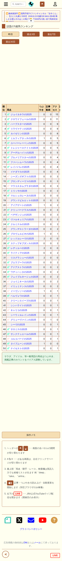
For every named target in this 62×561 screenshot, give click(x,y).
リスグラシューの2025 (22, 257)
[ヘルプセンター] (54, 520)
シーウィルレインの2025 (23, 315)
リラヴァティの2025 (21, 128)
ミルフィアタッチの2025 (23, 138)
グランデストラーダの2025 (24, 229)
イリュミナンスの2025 (22, 286)
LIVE (55, 555)
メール (37, 542)
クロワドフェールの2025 (23, 119)
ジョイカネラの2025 (21, 114)
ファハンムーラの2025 (22, 162)
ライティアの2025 (20, 252)
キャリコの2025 (19, 310)
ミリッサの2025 (19, 190)
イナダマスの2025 (20, 171)
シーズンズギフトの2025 (23, 176)
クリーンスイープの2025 (23, 300)
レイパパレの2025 (20, 167)
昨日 (10, 34)
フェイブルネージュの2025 (24, 276)
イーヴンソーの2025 (21, 291)
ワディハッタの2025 (21, 272)
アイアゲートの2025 (21, 205)
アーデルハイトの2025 (22, 152)
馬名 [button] (9, 109)
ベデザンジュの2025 (21, 214)
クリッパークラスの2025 (23, 209)
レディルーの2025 (20, 248)
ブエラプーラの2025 (21, 262)
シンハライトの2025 (21, 305)
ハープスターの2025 (21, 124)
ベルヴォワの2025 (20, 295)
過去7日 (51, 34)
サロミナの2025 (19, 329)
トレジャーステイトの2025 (24, 147)
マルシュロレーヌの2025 (23, 195)
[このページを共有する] (5, 554)
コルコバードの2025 (21, 338)
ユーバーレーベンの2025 (23, 143)
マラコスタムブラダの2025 (24, 186)
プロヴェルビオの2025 (22, 233)
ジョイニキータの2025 (22, 281)
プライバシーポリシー (31, 529)
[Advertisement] (31, 73)
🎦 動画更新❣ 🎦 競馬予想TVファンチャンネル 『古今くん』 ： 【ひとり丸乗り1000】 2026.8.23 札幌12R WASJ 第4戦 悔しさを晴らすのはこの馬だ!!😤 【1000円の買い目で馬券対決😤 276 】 (32, 17)
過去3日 (31, 34)
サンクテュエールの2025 (23, 334)
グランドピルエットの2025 (24, 200)
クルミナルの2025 (20, 224)
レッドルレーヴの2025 (22, 238)
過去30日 (10, 41)
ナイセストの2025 (20, 348)
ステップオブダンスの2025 (24, 243)
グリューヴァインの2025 (23, 319)
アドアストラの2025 (21, 267)
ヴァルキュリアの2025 (22, 219)
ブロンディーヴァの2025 (23, 181)
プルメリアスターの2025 (23, 157)
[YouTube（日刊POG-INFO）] (42, 520)
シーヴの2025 (18, 324)
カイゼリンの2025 (20, 133)
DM (25, 542)
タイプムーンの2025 (21, 343)
